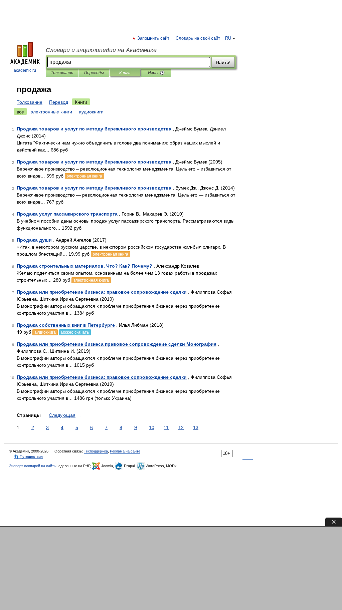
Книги (125, 72)
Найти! (223, 62)
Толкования (62, 72)
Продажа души (34, 240)
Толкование (29, 102)
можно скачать (75, 332)
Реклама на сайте (125, 451)
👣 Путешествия (28, 456)
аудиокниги (91, 111)
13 (195, 427)
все (20, 111)
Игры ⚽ (156, 72)
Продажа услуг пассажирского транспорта (67, 214)
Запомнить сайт (153, 38)
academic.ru (25, 70)
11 (166, 427)
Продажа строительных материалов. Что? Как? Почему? (84, 266)
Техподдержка (96, 451)
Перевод (58, 102)
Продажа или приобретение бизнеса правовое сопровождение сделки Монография (116, 344)
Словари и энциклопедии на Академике (101, 50)
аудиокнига (45, 332)
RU (228, 38)
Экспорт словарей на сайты (32, 466)
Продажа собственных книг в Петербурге (66, 325)
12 (181, 427)
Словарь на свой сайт (198, 38)
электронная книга (84, 176)
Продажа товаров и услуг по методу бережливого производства (94, 128)
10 (151, 427)
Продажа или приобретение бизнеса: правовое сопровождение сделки (102, 292)
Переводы (94, 72)
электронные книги (51, 111)
